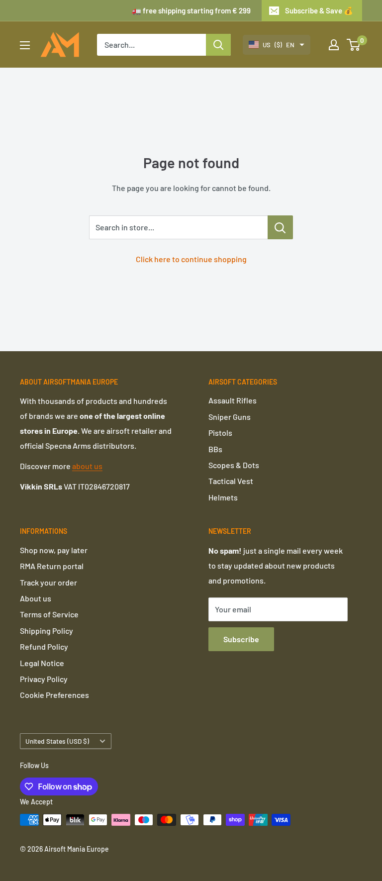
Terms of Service (49, 614)
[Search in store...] (280, 227)
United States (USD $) (57, 741)
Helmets (223, 497)
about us (87, 466)
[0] (354, 45)
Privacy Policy (44, 679)
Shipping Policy (46, 630)
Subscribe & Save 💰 (319, 10)
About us (35, 598)
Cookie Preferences (54, 694)
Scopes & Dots (233, 465)
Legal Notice (42, 663)
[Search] (218, 45)
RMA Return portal (52, 566)
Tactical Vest (230, 481)
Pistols (220, 432)
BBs (215, 449)
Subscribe (241, 639)
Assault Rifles (232, 400)
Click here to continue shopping (191, 259)
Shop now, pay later (54, 550)
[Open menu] (25, 45)
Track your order (48, 582)
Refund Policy (44, 646)
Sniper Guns (229, 416)
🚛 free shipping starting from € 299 (191, 10)
